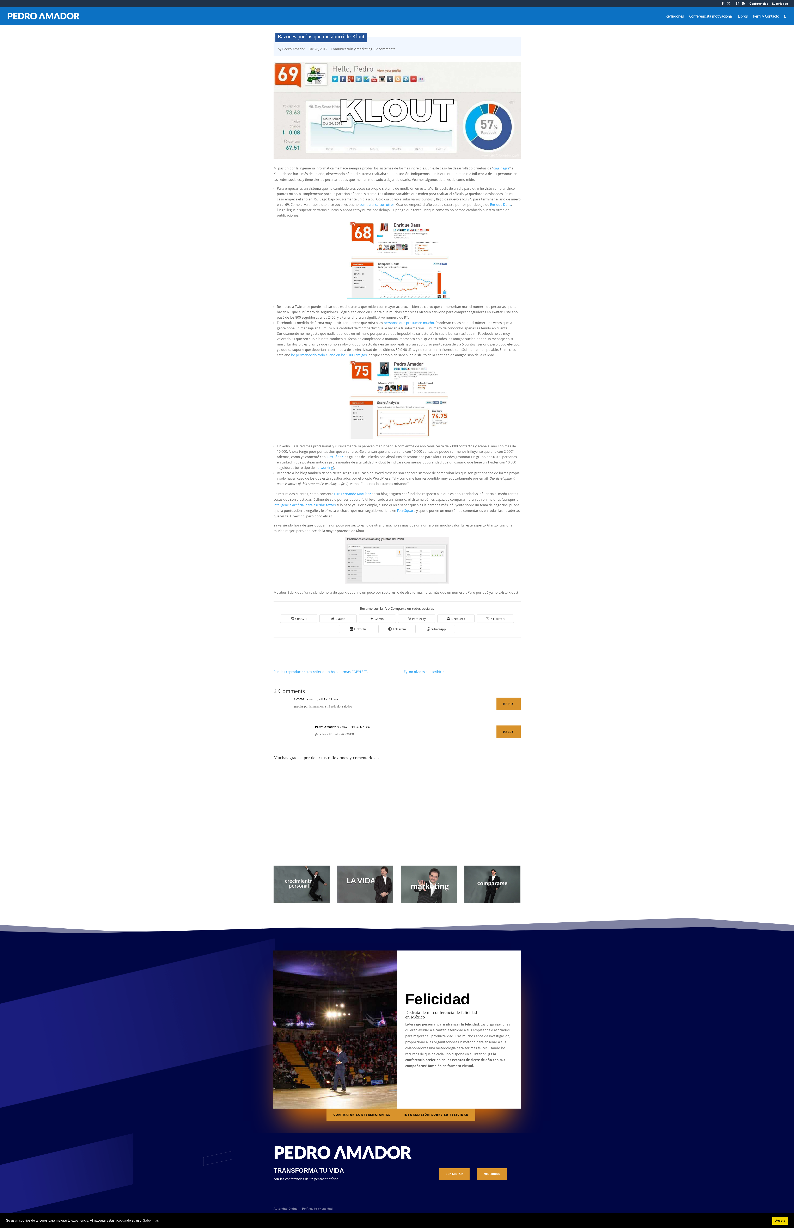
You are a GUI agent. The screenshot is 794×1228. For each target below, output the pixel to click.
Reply (508, 703)
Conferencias (758, 3)
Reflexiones (674, 17)
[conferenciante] (743, 4)
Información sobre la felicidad (436, 1115)
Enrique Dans (500, 204)
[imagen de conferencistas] (737, 4)
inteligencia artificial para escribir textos (305, 505)
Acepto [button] (780, 1220)
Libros (743, 17)
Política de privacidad (317, 1208)
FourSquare (406, 510)
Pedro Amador (293, 49)
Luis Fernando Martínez (352, 494)
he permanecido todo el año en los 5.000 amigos (329, 355)
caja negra (501, 168)
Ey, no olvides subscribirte (424, 671)
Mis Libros (492, 1174)
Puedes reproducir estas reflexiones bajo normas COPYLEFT (320, 671)
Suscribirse (780, 3)
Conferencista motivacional (710, 17)
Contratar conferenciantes (361, 1115)
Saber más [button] (151, 1220)
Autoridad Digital (286, 1208)
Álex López (334, 457)
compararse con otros (377, 204)
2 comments (385, 49)
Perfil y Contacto (766, 17)
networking (324, 467)
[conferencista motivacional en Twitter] (728, 4)
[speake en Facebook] (722, 4)
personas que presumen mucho (409, 322)
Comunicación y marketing (351, 49)
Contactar (454, 1174)
